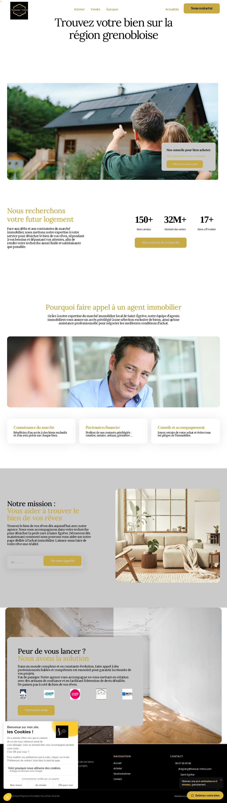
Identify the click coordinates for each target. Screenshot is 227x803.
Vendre (95, 9)
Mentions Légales (183, 796)
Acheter (79, 9)
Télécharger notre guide (184, 164)
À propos (112, 9)
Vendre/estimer (122, 773)
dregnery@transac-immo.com (194, 769)
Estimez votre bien (207, 795)
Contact (118, 779)
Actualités (172, 9)
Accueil (117, 763)
